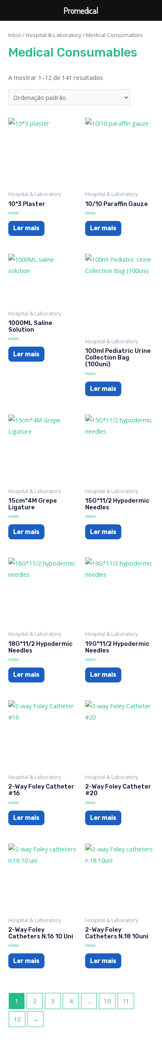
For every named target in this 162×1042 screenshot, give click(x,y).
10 (107, 1001)
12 (17, 1019)
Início (14, 35)
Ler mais (26, 228)
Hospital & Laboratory (53, 35)
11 (126, 1001)
